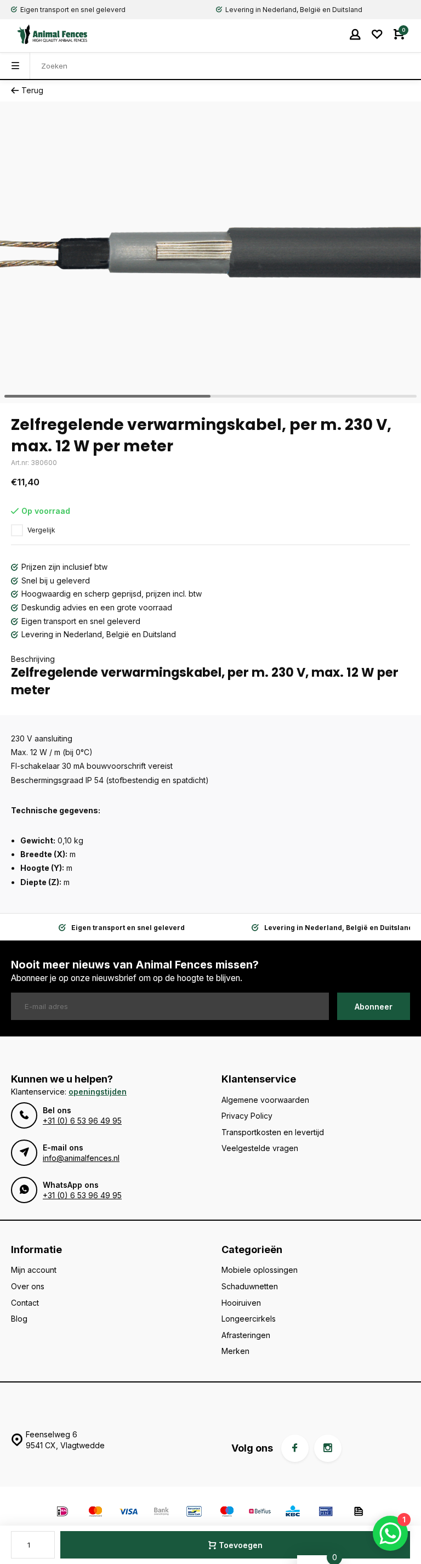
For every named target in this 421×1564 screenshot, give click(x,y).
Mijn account (33, 1269)
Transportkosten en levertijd (272, 1132)
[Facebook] (295, 1448)
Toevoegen (241, 1545)
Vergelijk (41, 530)
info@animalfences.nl (81, 1158)
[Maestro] (227, 1512)
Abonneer (373, 1006)
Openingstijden (98, 1091)
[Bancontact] (194, 1512)
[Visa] (128, 1512)
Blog (19, 1318)
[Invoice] (358, 1512)
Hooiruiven (241, 1302)
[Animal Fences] (44, 34)
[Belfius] (260, 1512)
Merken (235, 1351)
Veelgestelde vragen (259, 1148)
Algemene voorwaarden (265, 1099)
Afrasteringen (245, 1335)
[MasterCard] (95, 1512)
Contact (25, 1302)
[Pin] (325, 1512)
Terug (32, 90)
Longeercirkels (248, 1318)
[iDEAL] (62, 1512)
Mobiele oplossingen (259, 1269)
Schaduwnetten (249, 1286)
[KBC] (292, 1512)
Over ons (27, 1286)
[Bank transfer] (161, 1512)
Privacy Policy (246, 1115)
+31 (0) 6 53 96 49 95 (82, 1120)
